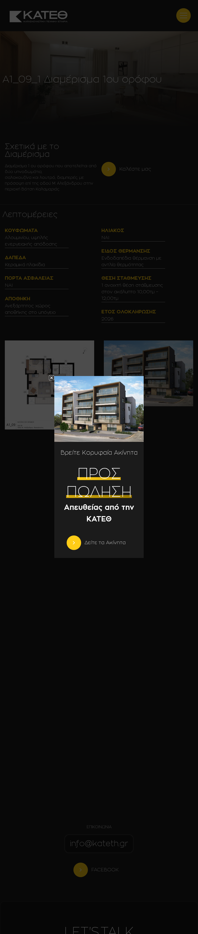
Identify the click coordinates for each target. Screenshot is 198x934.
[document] (99, 467)
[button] (51, 378)
